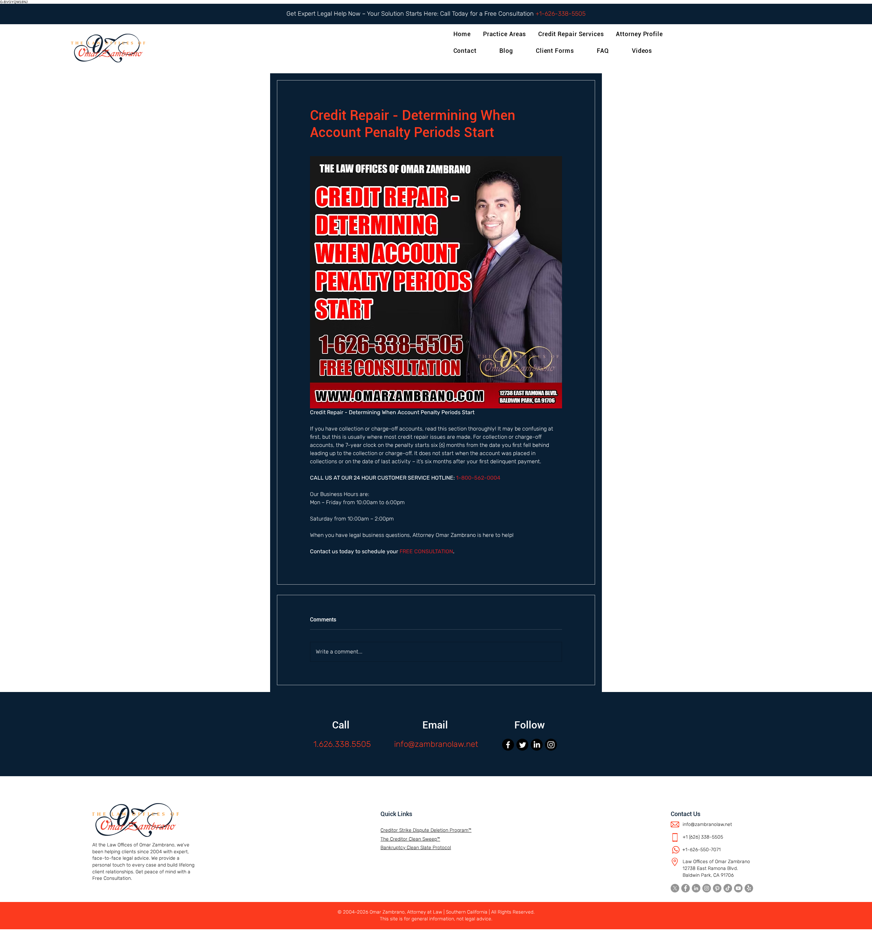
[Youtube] (738, 888)
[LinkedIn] (537, 745)
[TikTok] (727, 888)
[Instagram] (551, 745)
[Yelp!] (749, 888)
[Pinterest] (717, 888)
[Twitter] (522, 745)
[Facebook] (508, 745)
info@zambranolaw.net (436, 744)
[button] (640, 34)
